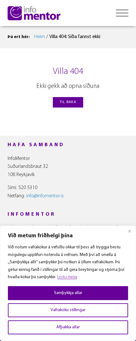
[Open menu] (122, 13)
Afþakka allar (68, 327)
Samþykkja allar (68, 293)
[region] (68, 283)
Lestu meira (67, 277)
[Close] (129, 231)
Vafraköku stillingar (68, 310)
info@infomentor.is (45, 196)
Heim (39, 36)
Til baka (67, 102)
